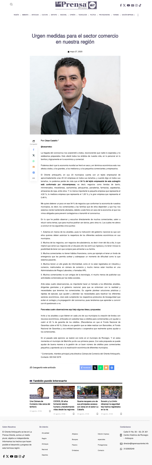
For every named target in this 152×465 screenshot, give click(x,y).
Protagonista (36, 397)
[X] (124, 5)
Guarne (81, 397)
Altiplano (92, 395)
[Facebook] (120, 5)
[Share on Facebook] (33, 149)
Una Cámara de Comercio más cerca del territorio (40, 404)
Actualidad (35, 395)
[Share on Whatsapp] (33, 161)
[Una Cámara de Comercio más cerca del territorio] (40, 392)
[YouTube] (128, 5)
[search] (21, 4)
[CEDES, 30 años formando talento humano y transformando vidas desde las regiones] (64, 392)
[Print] (33, 172)
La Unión (115, 395)
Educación (69, 395)
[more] (138, 15)
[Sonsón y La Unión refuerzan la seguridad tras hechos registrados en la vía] (111, 392)
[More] (33, 178)
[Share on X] (33, 155)
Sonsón (112, 397)
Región (45, 397)
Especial (57, 397)
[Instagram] (136, 5)
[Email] (33, 167)
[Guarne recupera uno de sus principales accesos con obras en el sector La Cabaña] (88, 392)
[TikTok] (140, 5)
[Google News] (133, 5)
